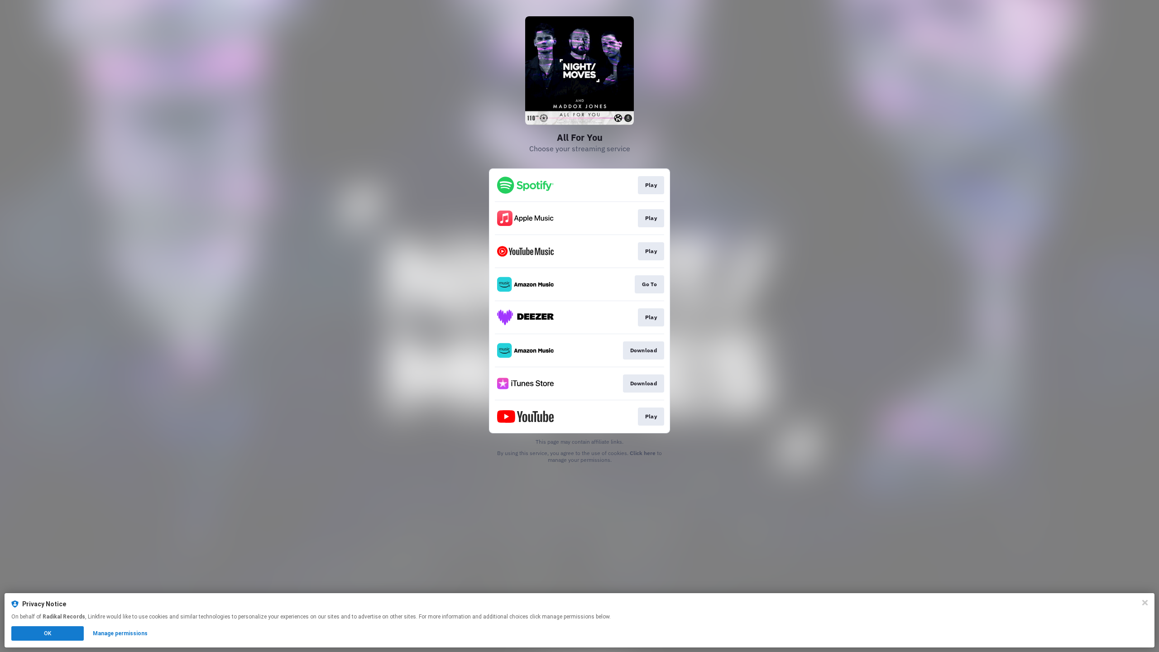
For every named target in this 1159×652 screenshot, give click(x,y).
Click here (643, 453)
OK (47, 633)
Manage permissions (120, 633)
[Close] (1145, 602)
